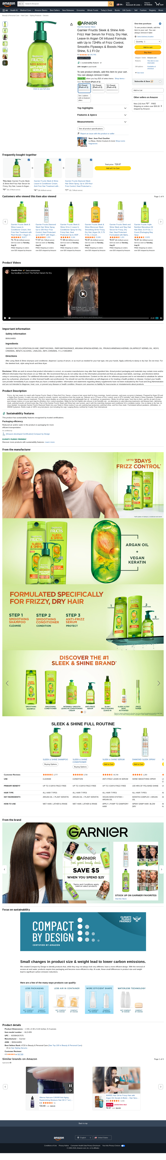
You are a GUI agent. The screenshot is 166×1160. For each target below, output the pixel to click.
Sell (135, 10)
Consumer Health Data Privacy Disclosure (85, 1146)
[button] (5, 10)
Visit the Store (121, 899)
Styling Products (35, 15)
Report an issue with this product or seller (97, 134)
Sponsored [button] (5, 1063)
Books (117, 10)
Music (160, 10)
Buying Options (50, 764)
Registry (152, 10)
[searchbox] (66, 3)
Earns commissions (33, 270)
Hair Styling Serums (19, 1048)
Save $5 (81, 78)
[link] (48, 168)
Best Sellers (55, 10)
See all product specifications (91, 129)
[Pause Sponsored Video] (70, 1085)
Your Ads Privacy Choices (111, 1146)
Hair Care (24, 15)
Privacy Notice (64, 1146)
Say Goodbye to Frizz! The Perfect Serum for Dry (31, 273)
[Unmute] (161, 318)
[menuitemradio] (156, 318)
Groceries (81, 10)
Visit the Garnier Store (86, 27)
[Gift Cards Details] (131, 10)
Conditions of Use (50, 1146)
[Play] (4, 318)
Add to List (138, 90)
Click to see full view (41, 89)
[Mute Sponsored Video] (70, 1090)
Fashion (143, 10)
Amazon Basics (41, 10)
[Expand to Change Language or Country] (90, 1138)
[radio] (5, 24)
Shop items (119, 78)
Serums (46, 15)
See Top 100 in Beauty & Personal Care (65, 1045)
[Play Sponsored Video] (116, 1080)
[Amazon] (9, 4)
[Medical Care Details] (32, 10)
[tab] (82, 712)
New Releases (68, 10)
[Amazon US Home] (59, 1138)
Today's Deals (106, 10)
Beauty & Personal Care (10, 15)
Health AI (14, 10)
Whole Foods (92, 10)
